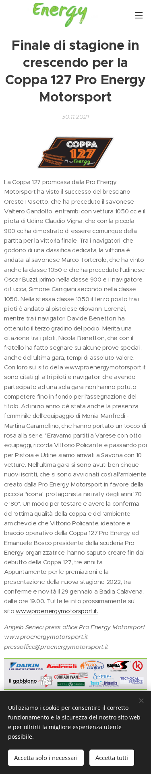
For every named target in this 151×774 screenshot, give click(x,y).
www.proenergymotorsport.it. (57, 611)
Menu (139, 15)
